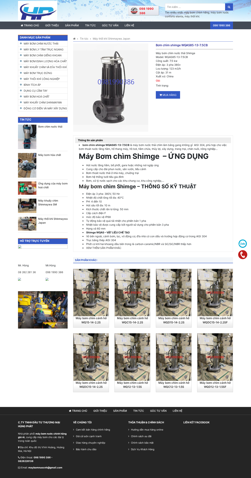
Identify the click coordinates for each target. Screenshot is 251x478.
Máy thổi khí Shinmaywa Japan (53, 220)
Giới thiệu (52, 25)
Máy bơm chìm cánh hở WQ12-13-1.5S (132, 385)
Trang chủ (31, 25)
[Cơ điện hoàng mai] (37, 10)
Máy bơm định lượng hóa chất (45, 61)
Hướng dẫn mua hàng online (147, 429)
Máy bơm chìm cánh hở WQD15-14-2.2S (173, 320)
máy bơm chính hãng (196, 12)
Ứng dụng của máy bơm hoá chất (53, 185)
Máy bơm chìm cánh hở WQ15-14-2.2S (91, 320)
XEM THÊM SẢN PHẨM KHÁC (103, 247)
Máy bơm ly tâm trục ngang (43, 49)
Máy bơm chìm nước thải (41, 43)
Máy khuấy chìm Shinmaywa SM (48, 202)
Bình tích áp (32, 84)
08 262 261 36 (27, 272)
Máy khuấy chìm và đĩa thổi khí (45, 67)
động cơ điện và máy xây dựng (45, 108)
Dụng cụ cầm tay (35, 90)
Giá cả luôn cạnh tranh (89, 436)
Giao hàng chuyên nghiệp (90, 442)
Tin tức (90, 25)
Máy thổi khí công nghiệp (42, 78)
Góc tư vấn (110, 25)
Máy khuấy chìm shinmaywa (43, 102)
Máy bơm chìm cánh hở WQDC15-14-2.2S (91, 385)
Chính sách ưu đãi (141, 436)
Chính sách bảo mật (142, 442)
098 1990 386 (54, 272)
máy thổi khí (192, 16)
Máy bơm (90, 186)
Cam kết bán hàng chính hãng (93, 429)
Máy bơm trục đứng (38, 73)
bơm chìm (89, 145)
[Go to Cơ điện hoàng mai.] (74, 38)
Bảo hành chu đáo (86, 449)
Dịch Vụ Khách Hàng (142, 449)
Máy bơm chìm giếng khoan (43, 55)
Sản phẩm (72, 25)
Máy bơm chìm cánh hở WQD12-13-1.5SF (215, 385)
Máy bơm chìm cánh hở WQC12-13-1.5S (173, 385)
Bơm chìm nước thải (50, 126)
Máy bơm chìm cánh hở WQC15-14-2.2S (132, 320)
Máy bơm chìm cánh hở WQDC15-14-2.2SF (215, 320)
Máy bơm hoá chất (36, 96)
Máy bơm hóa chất (49, 154)
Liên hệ (129, 25)
